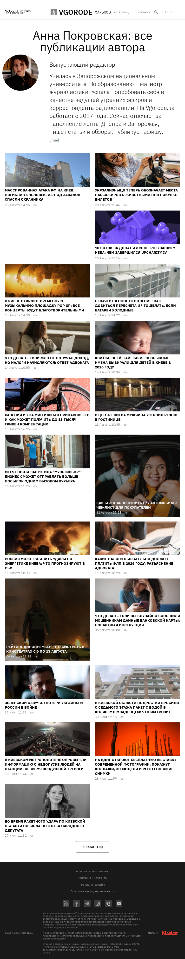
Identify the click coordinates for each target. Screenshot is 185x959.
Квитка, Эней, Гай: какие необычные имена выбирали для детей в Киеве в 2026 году (133, 362)
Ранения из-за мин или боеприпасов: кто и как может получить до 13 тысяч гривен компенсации (47, 419)
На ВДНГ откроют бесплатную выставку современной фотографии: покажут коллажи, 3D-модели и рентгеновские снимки (135, 766)
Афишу (124, 12)
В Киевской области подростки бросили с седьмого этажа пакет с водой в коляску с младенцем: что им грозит (137, 707)
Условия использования (92, 871)
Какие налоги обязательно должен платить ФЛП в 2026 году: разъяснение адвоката (134, 563)
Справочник (15, 13)
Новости (11, 10)
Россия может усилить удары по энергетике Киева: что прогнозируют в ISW (45, 563)
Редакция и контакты (92, 878)
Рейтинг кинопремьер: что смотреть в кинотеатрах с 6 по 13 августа (45, 649)
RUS (164, 12)
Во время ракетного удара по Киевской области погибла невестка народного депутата (45, 826)
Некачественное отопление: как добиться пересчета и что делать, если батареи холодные (135, 305)
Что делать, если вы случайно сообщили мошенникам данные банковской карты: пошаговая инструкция (137, 620)
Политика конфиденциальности (92, 891)
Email (54, 140)
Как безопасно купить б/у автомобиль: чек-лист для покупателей (136, 505)
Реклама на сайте (93, 884)
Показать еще (92, 847)
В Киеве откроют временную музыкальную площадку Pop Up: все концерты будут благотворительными (44, 305)
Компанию (143, 12)
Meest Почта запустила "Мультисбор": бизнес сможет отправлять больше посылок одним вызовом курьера (43, 476)
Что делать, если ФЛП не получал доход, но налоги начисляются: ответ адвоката (47, 360)
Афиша (25, 10)
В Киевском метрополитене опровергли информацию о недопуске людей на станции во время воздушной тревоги (45, 764)
